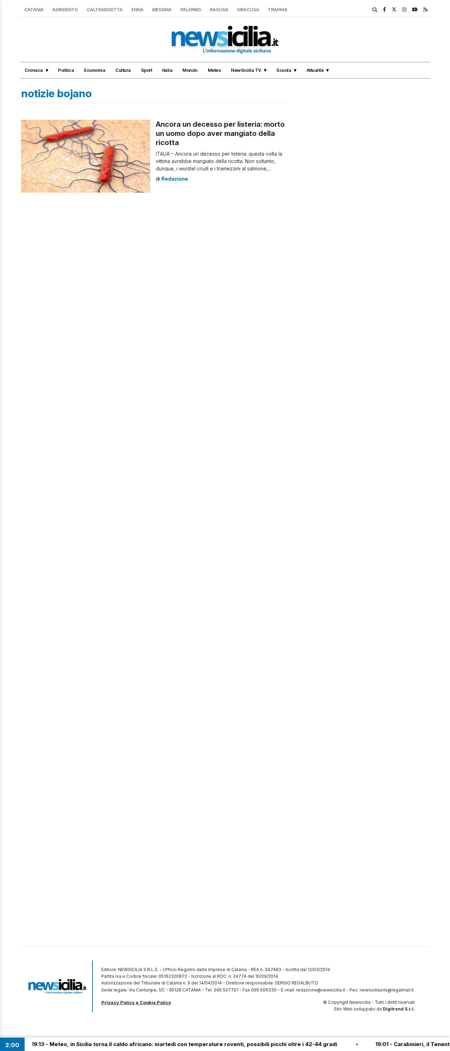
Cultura (123, 70)
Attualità (315, 70)
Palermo (190, 9)
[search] (374, 9)
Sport (146, 70)
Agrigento (65, 9)
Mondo (190, 70)
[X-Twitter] (394, 9)
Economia (94, 70)
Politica (66, 70)
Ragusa (219, 9)
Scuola (283, 70)
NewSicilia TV (246, 70)
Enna (137, 9)
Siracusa (248, 9)
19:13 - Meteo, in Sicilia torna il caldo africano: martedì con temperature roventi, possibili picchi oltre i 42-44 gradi (164, 1044)
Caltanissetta (105, 9)
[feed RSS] (425, 9)
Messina (162, 9)
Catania (34, 9)
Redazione (174, 179)
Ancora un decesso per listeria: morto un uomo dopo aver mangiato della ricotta (220, 133)
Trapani (277, 9)
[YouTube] (415, 9)
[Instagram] (404, 9)
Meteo (214, 70)
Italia (167, 70)
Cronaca (34, 70)
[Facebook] (384, 9)
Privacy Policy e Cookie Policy (136, 1002)
